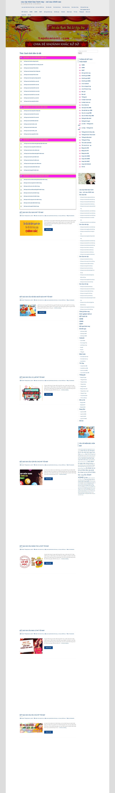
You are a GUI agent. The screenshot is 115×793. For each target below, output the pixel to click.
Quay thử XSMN (86, 158)
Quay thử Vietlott (86, 164)
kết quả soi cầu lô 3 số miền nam (31, 156)
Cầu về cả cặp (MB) (87, 113)
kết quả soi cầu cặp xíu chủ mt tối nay (34, 461)
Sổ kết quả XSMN (86, 81)
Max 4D (83, 94)
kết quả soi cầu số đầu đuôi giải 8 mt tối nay (36, 297)
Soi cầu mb (48, 7)
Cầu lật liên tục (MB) (87, 110)
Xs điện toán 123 (86, 102)
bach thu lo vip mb (86, 450)
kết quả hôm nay (48, 11)
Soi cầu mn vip (66, 7)
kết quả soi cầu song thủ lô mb (31, 133)
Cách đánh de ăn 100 (83, 461)
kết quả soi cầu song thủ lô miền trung (33, 182)
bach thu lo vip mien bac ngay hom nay (86, 452)
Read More (48, 229)
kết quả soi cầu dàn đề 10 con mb (31, 91)
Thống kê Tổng (86, 140)
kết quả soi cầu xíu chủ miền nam (31, 150)
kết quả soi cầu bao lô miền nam (31, 160)
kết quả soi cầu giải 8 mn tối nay (86, 265)
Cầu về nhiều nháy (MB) (88, 115)
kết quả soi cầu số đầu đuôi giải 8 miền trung (34, 189)
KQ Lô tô (88, 11)
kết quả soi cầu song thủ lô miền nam (32, 146)
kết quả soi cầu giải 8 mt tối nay (31, 212)
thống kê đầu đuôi (86, 118)
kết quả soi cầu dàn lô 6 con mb (31, 117)
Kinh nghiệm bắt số (85, 9)
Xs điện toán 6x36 (86, 99)
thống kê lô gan (86, 121)
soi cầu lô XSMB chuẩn (91, 490)
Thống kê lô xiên (88, 493)
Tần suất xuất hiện (86, 142)
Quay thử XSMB (86, 156)
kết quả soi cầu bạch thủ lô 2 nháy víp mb (33, 64)
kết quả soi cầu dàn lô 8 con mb (31, 114)
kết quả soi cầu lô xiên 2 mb (30, 124)
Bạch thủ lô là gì (89, 454)
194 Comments (71, 300)
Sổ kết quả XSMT (86, 78)
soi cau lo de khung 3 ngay (89, 482)
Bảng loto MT (85, 150)
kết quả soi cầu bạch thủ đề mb (31, 67)
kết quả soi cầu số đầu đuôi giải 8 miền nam (34, 153)
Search (80, 53)
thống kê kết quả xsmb (89, 492)
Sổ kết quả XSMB (86, 75)
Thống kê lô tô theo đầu (88, 132)
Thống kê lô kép (81, 493)
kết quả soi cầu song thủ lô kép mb (32, 110)
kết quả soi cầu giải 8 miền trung (31, 206)
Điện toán (69, 11)
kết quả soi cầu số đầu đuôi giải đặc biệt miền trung (35, 179)
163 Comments (71, 718)
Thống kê (81, 11)
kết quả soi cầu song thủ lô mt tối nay (34, 546)
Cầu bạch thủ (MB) (86, 107)
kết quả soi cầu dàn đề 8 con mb (31, 87)
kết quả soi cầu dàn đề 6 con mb (31, 84)
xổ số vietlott (85, 83)
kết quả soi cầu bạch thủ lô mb (31, 74)
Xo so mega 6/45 (86, 86)
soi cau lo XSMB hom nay (82, 486)
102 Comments (71, 549)
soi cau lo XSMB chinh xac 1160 (88, 485)
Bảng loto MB (85, 148)
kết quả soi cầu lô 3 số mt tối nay (32, 377)
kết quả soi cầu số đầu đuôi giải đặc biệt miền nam (35, 143)
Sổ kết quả (56, 11)
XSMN (35, 11)
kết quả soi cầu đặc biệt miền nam (32, 166)
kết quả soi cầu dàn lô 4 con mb (31, 97)
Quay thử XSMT (86, 161)
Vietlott (63, 11)
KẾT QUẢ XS (25, 11)
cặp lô (85, 468)
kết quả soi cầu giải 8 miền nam (31, 170)
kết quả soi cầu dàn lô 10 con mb (31, 94)
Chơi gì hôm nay (84, 7)
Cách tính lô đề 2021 (83, 459)
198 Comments (71, 215)
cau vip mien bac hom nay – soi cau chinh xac (41, 2)
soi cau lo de (91, 481)
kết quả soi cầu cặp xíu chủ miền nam (32, 163)
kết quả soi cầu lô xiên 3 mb (30, 127)
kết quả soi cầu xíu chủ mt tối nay (32, 715)
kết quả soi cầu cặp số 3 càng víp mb (32, 77)
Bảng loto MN (85, 153)
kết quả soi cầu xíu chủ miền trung (32, 186)
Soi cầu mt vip (75, 7)
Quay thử (24, 14)
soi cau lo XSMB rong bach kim (86, 488)
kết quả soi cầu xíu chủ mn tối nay (86, 281)
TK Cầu (75, 11)
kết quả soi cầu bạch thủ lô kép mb (32, 71)
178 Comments (71, 464)
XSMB (31, 11)
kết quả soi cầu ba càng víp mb (31, 61)
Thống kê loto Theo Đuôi (88, 134)
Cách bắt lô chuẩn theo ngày (87, 458)
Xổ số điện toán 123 (84, 358)
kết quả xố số (82, 479)
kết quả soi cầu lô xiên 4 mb (30, 130)
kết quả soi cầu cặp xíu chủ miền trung (32, 199)
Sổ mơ (29, 14)
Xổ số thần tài (85, 105)
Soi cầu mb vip (56, 7)
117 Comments (71, 633)
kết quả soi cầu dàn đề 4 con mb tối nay (87, 210)
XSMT (40, 11)
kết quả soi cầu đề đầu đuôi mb (31, 120)
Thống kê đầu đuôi (86, 137)
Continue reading (48, 225)
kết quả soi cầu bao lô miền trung (31, 196)
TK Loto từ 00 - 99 (86, 145)
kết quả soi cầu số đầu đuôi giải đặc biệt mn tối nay (87, 274)
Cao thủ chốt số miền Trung (89, 455)
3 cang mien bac (81, 449)
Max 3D (83, 91)
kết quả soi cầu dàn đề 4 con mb (31, 81)
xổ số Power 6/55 (86, 89)
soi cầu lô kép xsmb (89, 489)
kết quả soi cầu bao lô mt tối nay (32, 630)
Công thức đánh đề (87, 466)
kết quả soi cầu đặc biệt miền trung (32, 202)
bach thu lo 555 (86, 449)
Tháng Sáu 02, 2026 (28, 215)
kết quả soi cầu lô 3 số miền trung (31, 192)
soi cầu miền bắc (81, 492)
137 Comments (71, 380)
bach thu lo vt (82, 454)
